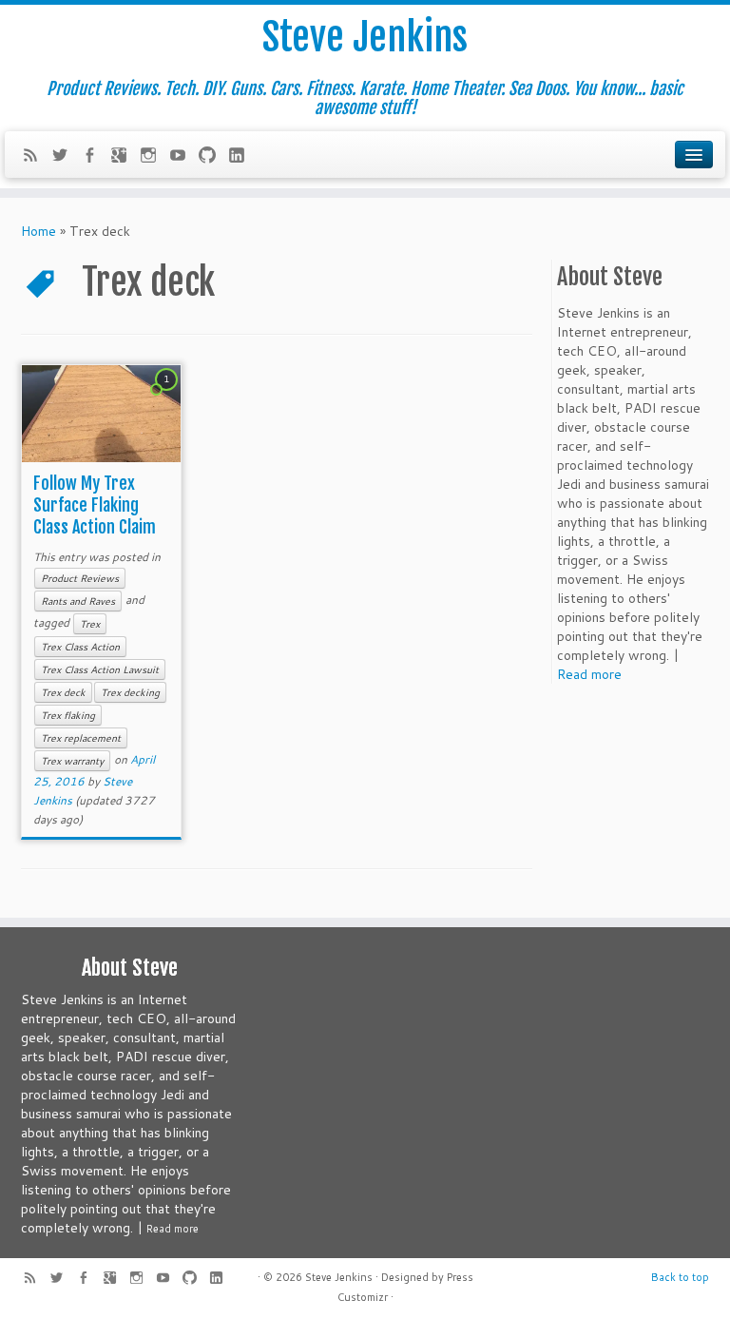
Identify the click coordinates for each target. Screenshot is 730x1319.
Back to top (680, 1277)
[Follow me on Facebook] (95, 157)
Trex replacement (81, 738)
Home (38, 231)
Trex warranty (72, 760)
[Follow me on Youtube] (184, 157)
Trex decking (130, 692)
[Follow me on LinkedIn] (243, 157)
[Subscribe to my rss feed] (36, 157)
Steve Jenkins (365, 37)
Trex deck (63, 692)
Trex (90, 623)
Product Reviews (80, 578)
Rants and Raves (78, 601)
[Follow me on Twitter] (66, 157)
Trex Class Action (80, 646)
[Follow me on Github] (213, 157)
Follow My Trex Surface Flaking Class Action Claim (94, 505)
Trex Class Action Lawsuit (100, 669)
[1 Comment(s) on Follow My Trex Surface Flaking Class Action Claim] (168, 396)
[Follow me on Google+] (125, 157)
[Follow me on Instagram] (154, 157)
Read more (589, 674)
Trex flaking (68, 715)
